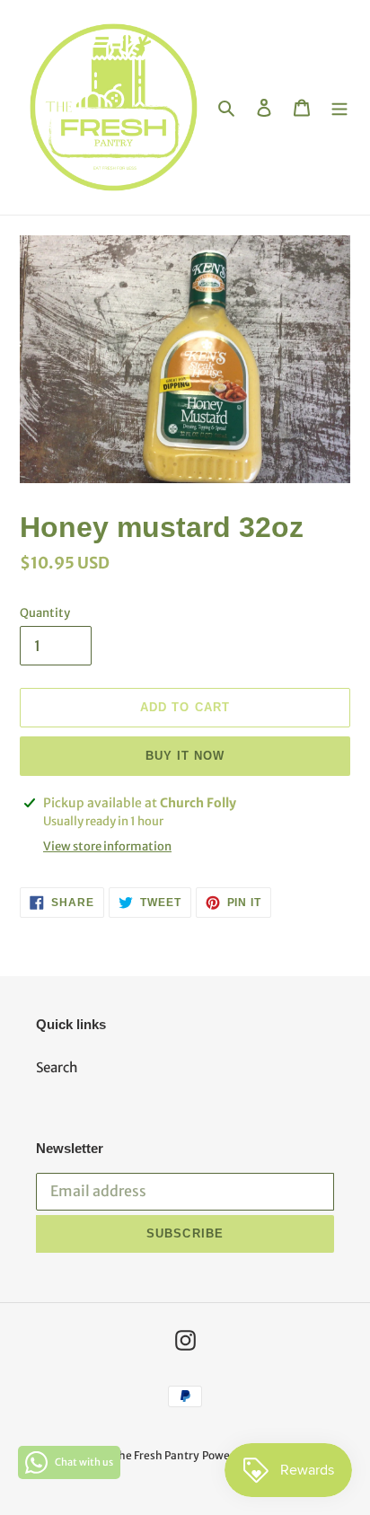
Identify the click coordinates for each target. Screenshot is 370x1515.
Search (57, 1067)
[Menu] (339, 107)
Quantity (45, 613)
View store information (107, 846)
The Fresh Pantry (155, 1455)
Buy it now (185, 755)
